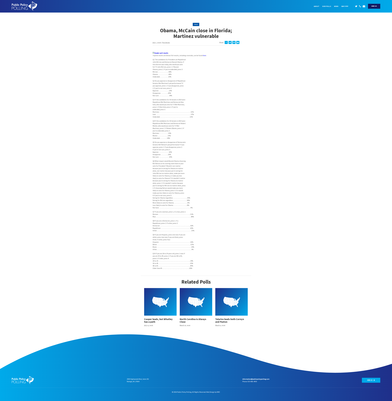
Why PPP (344, 6)
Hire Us (374, 6)
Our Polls (326, 6)
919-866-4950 (252, 381)
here (204, 55)
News (336, 6)
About (316, 6)
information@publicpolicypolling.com (255, 379)
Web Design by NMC (213, 392)
